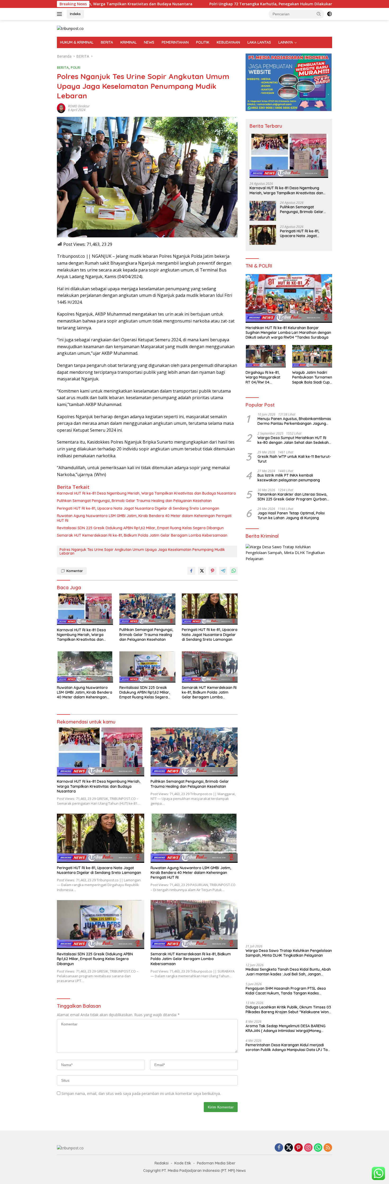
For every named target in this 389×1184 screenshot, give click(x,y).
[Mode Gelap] (329, 14)
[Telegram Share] (223, 571)
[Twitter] (288, 1148)
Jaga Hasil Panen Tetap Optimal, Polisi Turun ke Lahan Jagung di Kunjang (291, 515)
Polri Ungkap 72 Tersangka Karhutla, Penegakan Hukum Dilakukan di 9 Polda (221, 4)
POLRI (75, 67)
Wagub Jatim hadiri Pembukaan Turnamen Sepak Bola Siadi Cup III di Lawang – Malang (312, 377)
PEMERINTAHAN (175, 42)
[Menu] (60, 14)
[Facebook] (279, 1148)
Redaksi (162, 1163)
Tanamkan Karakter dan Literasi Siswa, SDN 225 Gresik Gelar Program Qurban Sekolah (292, 496)
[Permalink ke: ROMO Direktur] (61, 107)
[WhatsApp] (318, 1148)
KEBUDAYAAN (228, 42)
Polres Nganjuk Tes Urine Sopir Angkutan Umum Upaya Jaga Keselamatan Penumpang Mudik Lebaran (142, 551)
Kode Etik (182, 1163)
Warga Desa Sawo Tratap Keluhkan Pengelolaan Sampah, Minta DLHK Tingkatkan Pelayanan (289, 953)
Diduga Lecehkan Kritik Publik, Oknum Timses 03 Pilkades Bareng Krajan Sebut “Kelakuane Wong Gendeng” (288, 1009)
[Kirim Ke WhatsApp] (234, 571)
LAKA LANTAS (259, 42)
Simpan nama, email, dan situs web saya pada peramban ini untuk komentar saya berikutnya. (141, 1093)
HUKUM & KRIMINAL (76, 42)
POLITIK (202, 42)
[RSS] (328, 1148)
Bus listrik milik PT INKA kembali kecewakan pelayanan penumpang (288, 477)
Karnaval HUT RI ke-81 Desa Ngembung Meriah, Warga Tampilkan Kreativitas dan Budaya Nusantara (146, 493)
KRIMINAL (128, 42)
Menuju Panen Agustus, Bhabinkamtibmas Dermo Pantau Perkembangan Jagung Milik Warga (294, 421)
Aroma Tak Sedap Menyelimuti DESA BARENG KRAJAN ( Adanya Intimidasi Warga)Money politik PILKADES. (285, 1028)
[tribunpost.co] (70, 28)
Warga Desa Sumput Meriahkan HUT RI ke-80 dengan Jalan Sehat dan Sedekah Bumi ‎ (293, 440)
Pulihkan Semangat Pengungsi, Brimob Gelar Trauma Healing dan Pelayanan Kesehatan (134, 500)
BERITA (107, 42)
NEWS (149, 42)
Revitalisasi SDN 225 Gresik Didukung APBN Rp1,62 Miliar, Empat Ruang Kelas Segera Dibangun (140, 528)
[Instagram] (308, 1148)
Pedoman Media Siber (216, 1163)
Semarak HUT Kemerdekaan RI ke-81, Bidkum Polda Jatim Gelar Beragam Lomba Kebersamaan (142, 535)
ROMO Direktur (79, 106)
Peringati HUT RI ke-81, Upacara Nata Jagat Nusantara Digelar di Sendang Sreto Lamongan (138, 508)
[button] (319, 14)
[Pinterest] (298, 1148)
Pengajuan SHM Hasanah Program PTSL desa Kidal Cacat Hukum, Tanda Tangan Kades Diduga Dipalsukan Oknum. (286, 990)
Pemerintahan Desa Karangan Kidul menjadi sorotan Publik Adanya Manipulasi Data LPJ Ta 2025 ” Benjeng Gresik (287, 1047)
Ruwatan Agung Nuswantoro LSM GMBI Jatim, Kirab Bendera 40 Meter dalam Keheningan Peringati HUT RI (144, 518)
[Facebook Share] (191, 571)
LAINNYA (285, 42)
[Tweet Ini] (202, 571)
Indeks (75, 14)
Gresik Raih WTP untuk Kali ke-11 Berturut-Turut (294, 459)
